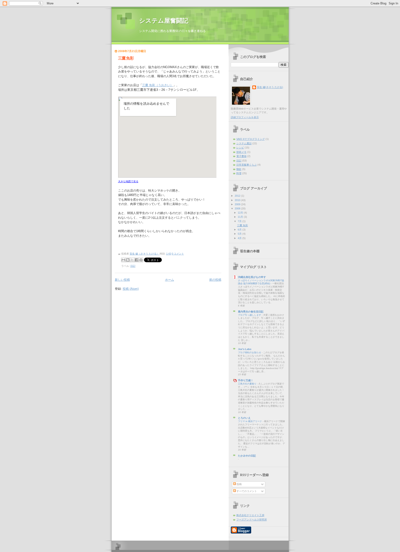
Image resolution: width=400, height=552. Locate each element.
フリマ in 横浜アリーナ (250, 421)
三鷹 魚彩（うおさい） (157, 85)
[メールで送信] (123, 260)
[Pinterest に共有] (141, 260)
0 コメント (178, 253)
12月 (241, 212)
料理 (238, 173)
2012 (238, 195)
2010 (238, 200)
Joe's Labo (244, 349)
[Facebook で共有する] (136, 260)
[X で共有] (132, 260)
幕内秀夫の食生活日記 (250, 311)
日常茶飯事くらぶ (246, 164)
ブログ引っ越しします (250, 315)
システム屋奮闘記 (163, 20)
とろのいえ (244, 417)
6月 (240, 229)
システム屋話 (244, 143)
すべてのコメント (246, 491)
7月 (240, 221)
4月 (240, 238)
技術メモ (241, 152)
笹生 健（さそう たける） (145, 253)
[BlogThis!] (127, 260)
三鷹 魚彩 (126, 58)
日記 (132, 266)
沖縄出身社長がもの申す (252, 277)
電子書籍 (241, 156)
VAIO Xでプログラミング (250, 139)
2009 (238, 204)
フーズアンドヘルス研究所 (251, 519)
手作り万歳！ (245, 380)
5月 (240, 233)
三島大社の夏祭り (247, 383)
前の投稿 (215, 279)
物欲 (238, 169)
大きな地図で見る (128, 181)
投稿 (239, 484)
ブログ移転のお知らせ (250, 352)
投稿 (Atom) (131, 288)
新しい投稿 (122, 279)
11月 (241, 216)
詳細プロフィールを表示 (245, 117)
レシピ (240, 147)
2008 (238, 208)
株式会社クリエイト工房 (250, 515)
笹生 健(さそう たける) (270, 87)
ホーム (169, 279)
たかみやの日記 (247, 455)
